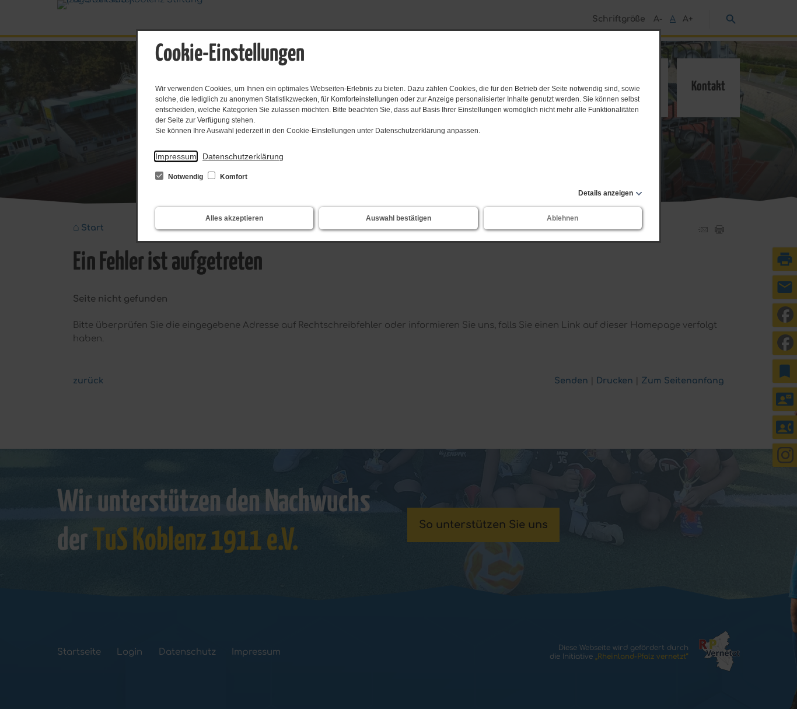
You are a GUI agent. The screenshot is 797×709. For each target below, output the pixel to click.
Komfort (232, 177)
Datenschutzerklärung (243, 156)
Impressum (176, 156)
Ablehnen (562, 218)
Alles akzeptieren (234, 218)
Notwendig (185, 177)
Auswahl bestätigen (398, 218)
